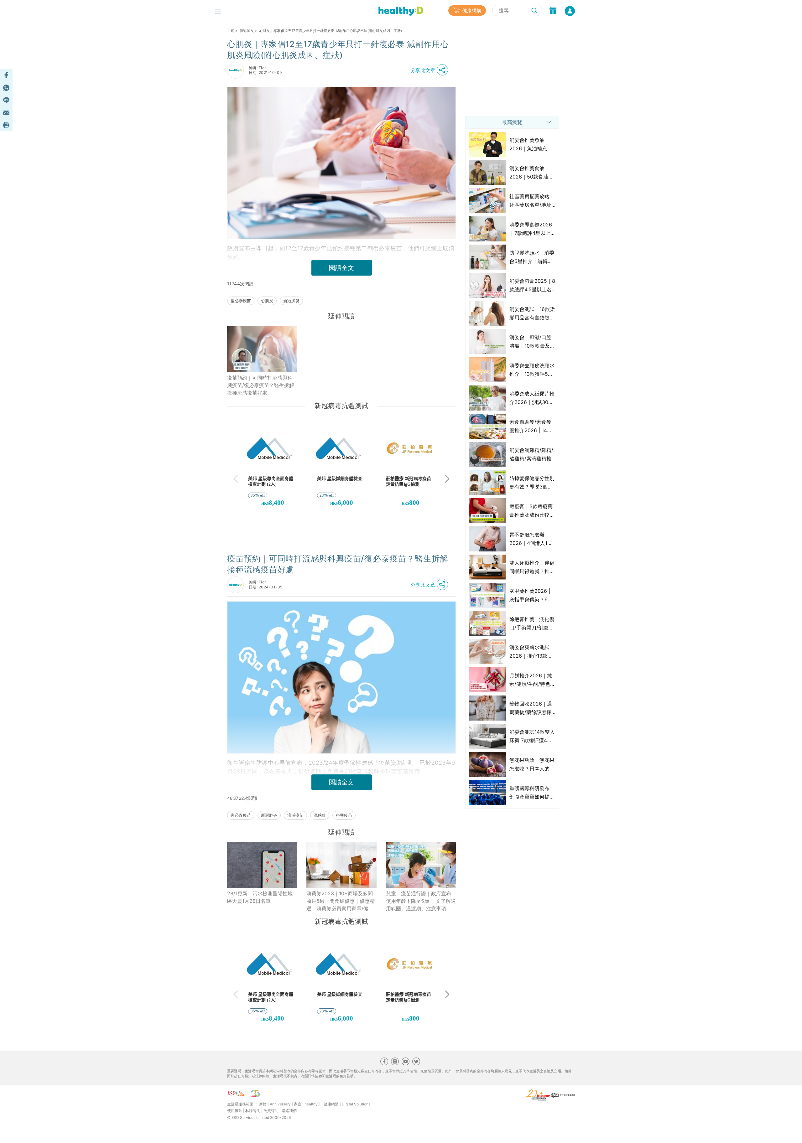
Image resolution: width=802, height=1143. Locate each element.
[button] (431, 70)
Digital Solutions (356, 1104)
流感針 (320, 815)
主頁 (230, 30)
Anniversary (280, 1104)
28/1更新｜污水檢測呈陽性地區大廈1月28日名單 (260, 897)
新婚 (263, 1104)
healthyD (312, 1104)
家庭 (297, 1104)
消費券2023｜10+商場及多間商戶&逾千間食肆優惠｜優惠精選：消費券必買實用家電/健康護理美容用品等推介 (340, 901)
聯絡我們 (289, 1110)
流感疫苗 (295, 815)
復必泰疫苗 (241, 300)
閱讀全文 (341, 268)
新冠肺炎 (247, 30)
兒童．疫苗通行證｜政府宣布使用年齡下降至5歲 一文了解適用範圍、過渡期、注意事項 (421, 901)
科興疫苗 (344, 815)
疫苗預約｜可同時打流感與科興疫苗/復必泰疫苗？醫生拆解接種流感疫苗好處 (260, 385)
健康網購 (471, 10)
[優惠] (553, 11)
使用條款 (234, 1110)
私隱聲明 (252, 1110)
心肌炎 (267, 300)
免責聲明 (271, 1110)
